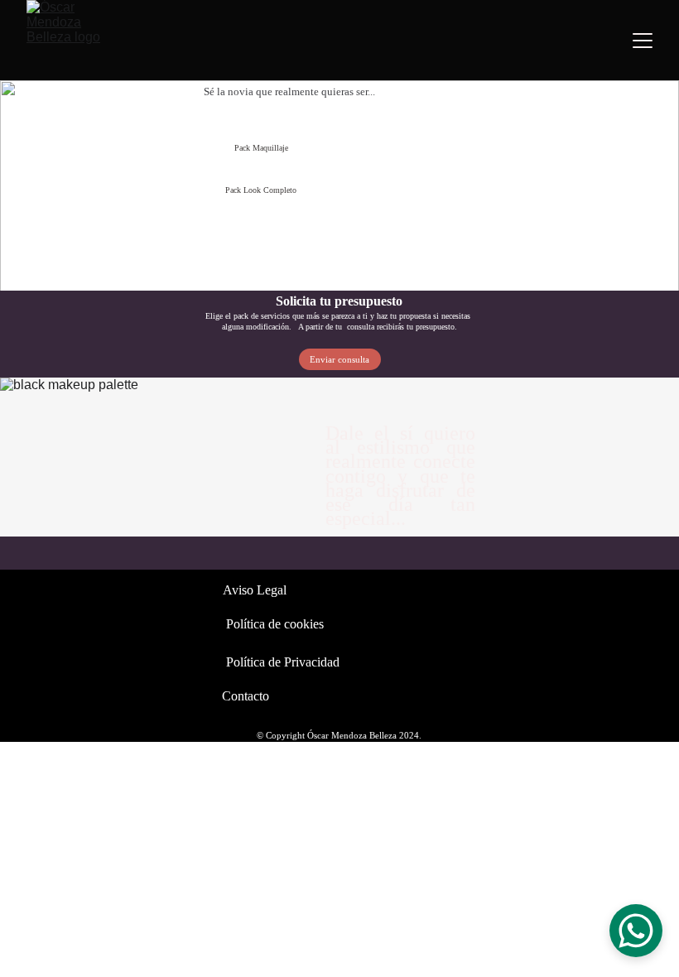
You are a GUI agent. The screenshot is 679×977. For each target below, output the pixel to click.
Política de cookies (275, 624)
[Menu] (643, 40)
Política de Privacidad (283, 662)
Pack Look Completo (260, 190)
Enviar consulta (339, 359)
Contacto (245, 696)
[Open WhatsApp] (635, 930)
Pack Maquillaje (261, 147)
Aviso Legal (255, 590)
